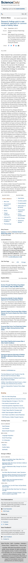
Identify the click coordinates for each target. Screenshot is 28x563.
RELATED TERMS (19, 195)
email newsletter (20, 9)
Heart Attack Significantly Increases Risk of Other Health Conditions (13, 342)
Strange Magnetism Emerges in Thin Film (12, 401)
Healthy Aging (5, 447)
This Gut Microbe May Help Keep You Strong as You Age (14, 489)
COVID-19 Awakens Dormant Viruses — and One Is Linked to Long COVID (13, 493)
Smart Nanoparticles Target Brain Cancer (12, 405)
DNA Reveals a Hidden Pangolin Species (12, 417)
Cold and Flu (7, 217)
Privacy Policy (5, 545)
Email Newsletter (7, 509)
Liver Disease (5, 428)
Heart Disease (5, 426)
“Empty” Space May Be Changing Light (12, 410)
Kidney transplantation (21, 214)
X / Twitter (5, 524)
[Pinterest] (14, 45)
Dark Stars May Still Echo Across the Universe (14, 399)
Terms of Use (23, 545)
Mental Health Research (8, 431)
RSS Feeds (6, 511)
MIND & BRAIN (4, 433)
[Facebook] (9, 45)
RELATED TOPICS (6, 195)
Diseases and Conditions (7, 220)
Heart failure (21, 198)
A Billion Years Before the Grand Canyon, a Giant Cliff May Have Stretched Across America (13, 383)
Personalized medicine (21, 210)
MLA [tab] (13, 262)
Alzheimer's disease (21, 221)
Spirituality (5, 449)
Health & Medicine (7, 198)
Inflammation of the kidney (22, 206)
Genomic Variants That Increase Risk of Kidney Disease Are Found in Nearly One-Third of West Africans (14, 313)
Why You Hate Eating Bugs (9, 396)
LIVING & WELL (4, 442)
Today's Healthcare (6, 214)
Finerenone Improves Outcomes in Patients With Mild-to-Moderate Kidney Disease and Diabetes (13, 356)
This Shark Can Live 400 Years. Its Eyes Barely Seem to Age (14, 486)
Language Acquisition (7, 435)
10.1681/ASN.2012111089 (15, 257)
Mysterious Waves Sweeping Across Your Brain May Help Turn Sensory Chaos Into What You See (14, 476)
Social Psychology (7, 438)
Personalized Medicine (7, 204)
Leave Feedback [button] (7, 537)
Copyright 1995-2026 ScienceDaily (11, 547)
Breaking (3, 393)
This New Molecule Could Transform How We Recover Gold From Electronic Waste (12, 375)
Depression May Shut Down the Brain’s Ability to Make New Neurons (14, 463)
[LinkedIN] (16, 45)
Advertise (23, 543)
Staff (11, 543)
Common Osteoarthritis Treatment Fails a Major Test (13, 387)
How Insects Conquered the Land (10, 403)
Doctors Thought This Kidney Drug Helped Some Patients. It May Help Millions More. (12, 285)
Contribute (17, 543)
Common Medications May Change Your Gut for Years (14, 467)
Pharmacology (7, 224)
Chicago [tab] (23, 262)
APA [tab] (18, 262)
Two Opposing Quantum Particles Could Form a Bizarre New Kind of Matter (13, 378)
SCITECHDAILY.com (11, 370)
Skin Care (6, 201)
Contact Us (6, 539)
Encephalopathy (22, 203)
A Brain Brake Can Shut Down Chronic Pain (13, 408)
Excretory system (22, 201)
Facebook (5, 522)
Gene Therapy (7, 208)
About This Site (5, 543)
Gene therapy (21, 218)
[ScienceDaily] (10, 2)
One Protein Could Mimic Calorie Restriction (13, 415)
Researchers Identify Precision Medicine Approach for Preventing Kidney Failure (12, 299)
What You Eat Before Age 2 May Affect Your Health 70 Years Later (13, 459)
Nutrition (4, 445)
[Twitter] (11, 45)
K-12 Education (6, 440)
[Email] (18, 45)
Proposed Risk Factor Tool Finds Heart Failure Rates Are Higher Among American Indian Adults (13, 327)
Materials (3, 232)
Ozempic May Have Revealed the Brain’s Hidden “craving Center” (12, 480)
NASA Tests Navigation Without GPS (11, 412)
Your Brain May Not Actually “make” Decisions (14, 472)
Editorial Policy (14, 545)
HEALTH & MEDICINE (5, 423)
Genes (5, 210)
